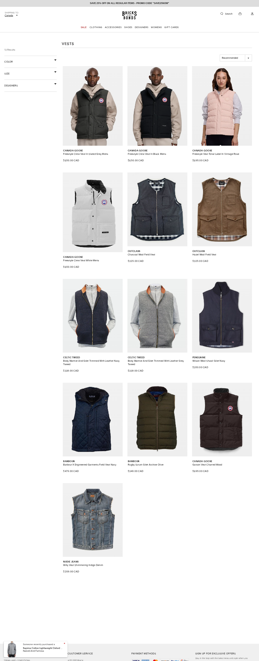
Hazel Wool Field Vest (204, 253)
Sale (84, 27)
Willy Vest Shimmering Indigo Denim (83, 563)
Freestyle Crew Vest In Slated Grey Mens (85, 152)
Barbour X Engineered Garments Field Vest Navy (89, 463)
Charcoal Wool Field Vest (141, 253)
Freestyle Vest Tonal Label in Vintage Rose (215, 152)
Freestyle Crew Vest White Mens (81, 259)
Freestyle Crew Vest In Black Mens (147, 152)
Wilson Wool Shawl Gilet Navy (208, 359)
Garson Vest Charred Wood (207, 463)
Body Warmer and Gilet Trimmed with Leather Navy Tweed (91, 361)
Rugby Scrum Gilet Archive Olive (145, 463)
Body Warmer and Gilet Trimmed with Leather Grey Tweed (156, 361)
